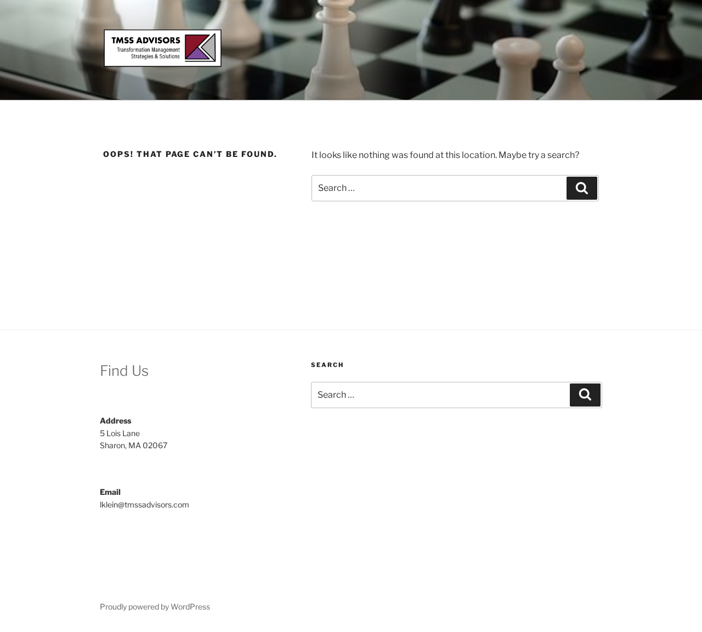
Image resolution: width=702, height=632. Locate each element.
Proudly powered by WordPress (155, 606)
